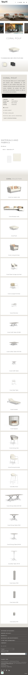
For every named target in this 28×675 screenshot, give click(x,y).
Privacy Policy (3, 666)
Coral (13, 99)
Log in (5, 118)
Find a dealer (9, 113)
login (4, 646)
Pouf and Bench (15, 101)
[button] (24, 2)
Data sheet (8, 110)
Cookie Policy (9, 666)
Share (6, 107)
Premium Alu (14, 104)
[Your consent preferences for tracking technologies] (2, 673)
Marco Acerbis (14, 102)
